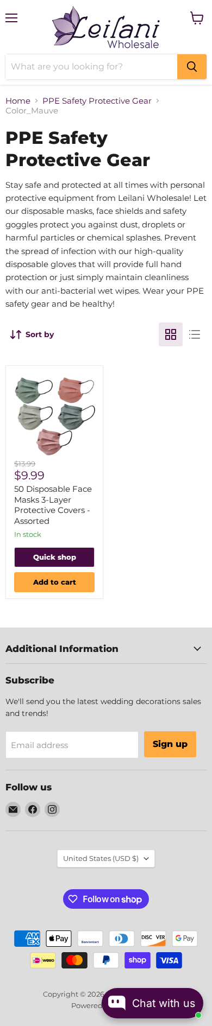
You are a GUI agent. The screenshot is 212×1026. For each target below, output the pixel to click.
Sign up (170, 744)
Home (17, 100)
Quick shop (54, 557)
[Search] (192, 66)
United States (101, 858)
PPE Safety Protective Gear (97, 100)
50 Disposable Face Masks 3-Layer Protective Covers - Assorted (53, 505)
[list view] (195, 334)
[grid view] (171, 334)
